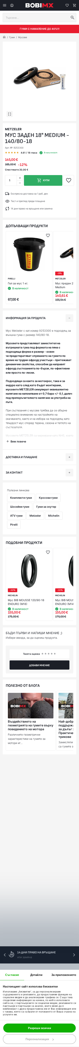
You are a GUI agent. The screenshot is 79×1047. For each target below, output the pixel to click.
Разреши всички (39, 1028)
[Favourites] (67, 5)
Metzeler (13, 129)
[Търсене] (72, 17)
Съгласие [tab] (12, 974)
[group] (39, 78)
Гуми (12, 37)
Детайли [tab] (36, 974)
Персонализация (37, 1039)
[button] (74, 955)
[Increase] (20, 177)
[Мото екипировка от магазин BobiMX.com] (4, 37)
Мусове (22, 37)
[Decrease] (20, 183)
